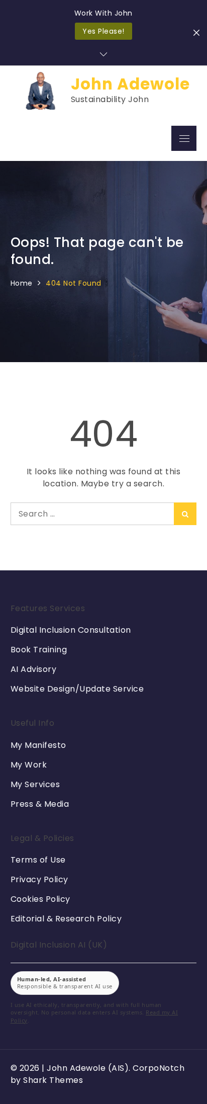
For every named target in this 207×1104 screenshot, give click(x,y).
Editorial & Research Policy (66, 918)
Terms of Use (38, 860)
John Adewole (130, 84)
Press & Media (40, 804)
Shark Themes (53, 1080)
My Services (35, 784)
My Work (29, 765)
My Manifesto (38, 745)
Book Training (39, 649)
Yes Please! (103, 31)
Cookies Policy (40, 899)
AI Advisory (34, 669)
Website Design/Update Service (77, 689)
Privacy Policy (39, 879)
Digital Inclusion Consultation (71, 630)
